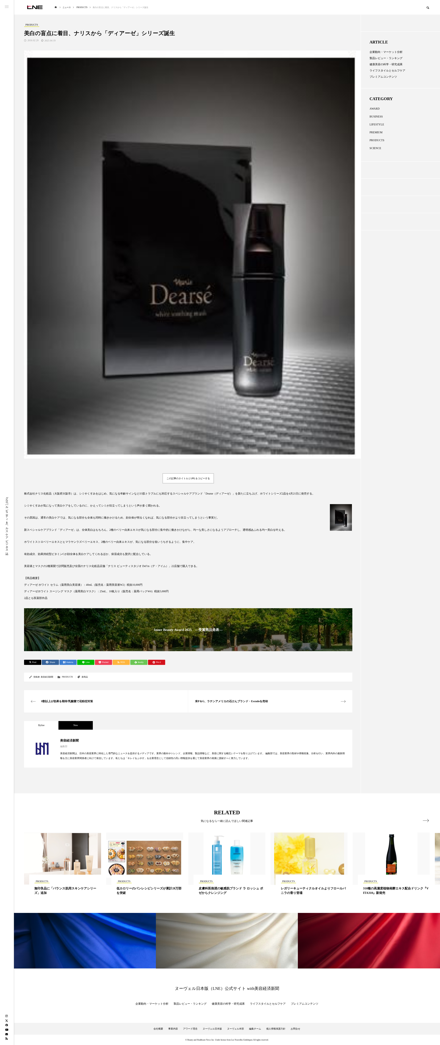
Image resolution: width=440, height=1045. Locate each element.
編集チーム (255, 1028)
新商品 (85, 677)
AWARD (375, 108)
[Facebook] (6, 1025)
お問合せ (295, 1028)
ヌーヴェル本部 (235, 1028)
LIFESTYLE (377, 124)
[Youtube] (6, 1029)
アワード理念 (190, 1028)
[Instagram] (6, 1016)
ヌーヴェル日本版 (212, 1028)
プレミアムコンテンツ (383, 76)
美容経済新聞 (47, 677)
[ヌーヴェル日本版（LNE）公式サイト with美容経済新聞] (34, 7)
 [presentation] (426, 820)
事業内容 (173, 1028)
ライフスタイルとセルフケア (387, 70)
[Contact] (6, 1034)
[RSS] (6, 1038)
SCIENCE (375, 148)
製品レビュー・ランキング (386, 58)
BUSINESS (376, 116)
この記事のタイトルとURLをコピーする (188, 478)
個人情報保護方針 (275, 1028)
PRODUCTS (67, 677)
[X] (6, 1020)
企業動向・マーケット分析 (386, 51)
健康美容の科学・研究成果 (386, 64)
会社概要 (158, 1028)
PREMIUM (376, 132)
